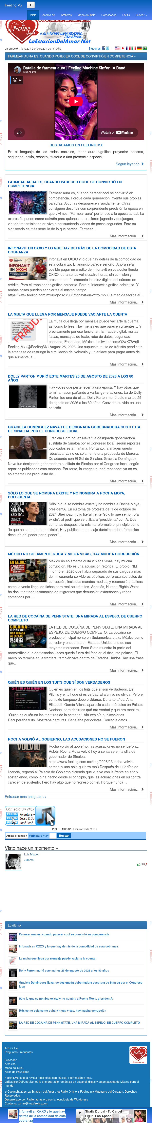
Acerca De (11, 1048)
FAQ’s (126, 15)
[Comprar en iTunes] (28, 863)
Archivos (66, 15)
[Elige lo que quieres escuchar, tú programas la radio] (76, 816)
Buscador (11, 1060)
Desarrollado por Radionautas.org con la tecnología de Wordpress (46, 1099)
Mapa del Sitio (86, 15)
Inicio (33, 15)
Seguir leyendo (128, 163)
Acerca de (48, 15)
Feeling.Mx (13, 5)
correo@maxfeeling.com (33, 1103)
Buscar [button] (140, 15)
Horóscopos (108, 15)
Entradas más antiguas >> (26, 796)
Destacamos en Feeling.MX (76, 145)
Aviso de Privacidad (17, 1072)
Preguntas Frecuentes (19, 1052)
